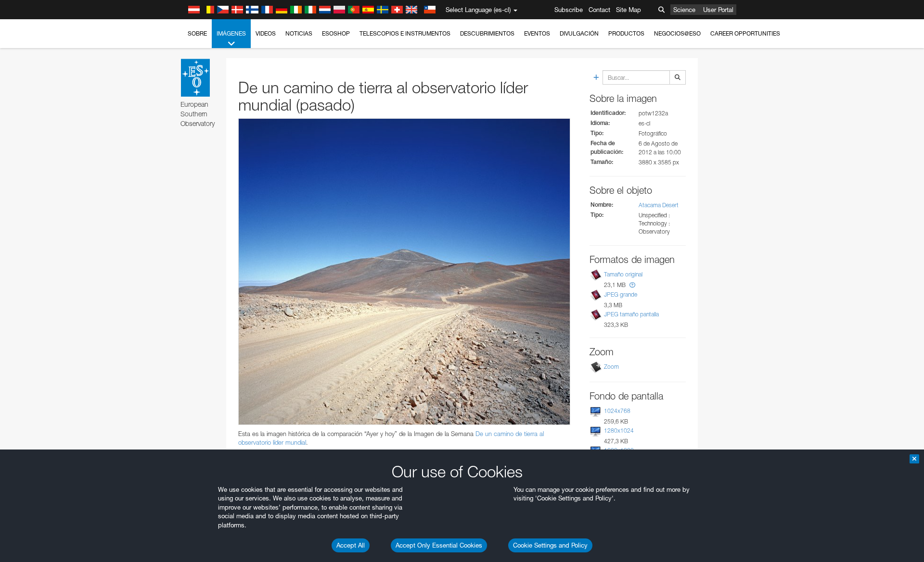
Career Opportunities (745, 33)
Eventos (537, 33)
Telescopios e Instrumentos (404, 33)
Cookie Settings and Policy (550, 545)
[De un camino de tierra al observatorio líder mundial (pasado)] (404, 272)
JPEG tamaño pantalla (631, 314)
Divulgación (579, 33)
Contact (599, 9)
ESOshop (336, 33)
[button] (632, 284)
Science (684, 9)
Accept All (350, 545)
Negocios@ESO (677, 33)
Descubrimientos (487, 33)
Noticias (298, 33)
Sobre (197, 33)
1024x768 (617, 410)
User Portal (718, 9)
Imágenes (231, 33)
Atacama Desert (659, 205)
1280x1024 (619, 430)
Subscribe (568, 9)
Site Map (628, 9)
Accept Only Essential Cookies (439, 545)
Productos (626, 33)
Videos (266, 33)
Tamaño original (623, 274)
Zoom (611, 366)
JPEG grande (620, 294)
